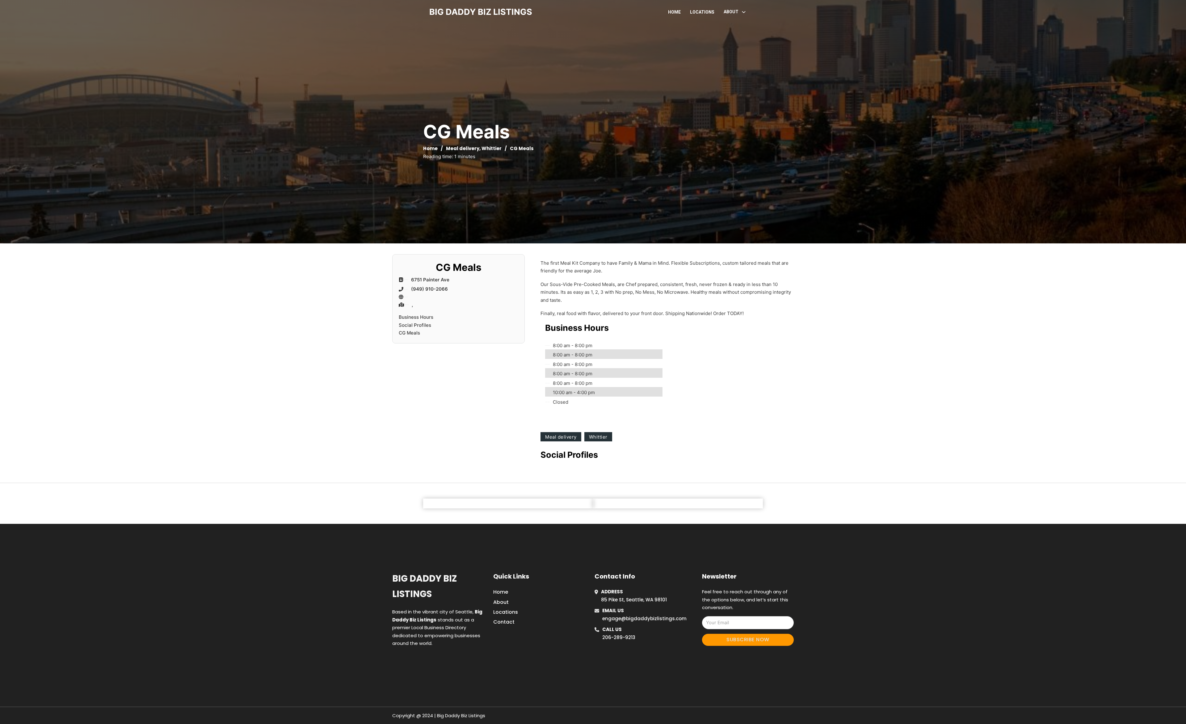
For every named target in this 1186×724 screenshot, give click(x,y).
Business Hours (416, 317)
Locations (702, 12)
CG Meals (409, 333)
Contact (504, 621)
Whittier (492, 148)
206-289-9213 (618, 637)
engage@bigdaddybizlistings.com (644, 618)
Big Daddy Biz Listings (424, 586)
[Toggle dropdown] (744, 12)
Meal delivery (462, 148)
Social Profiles (415, 325)
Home (674, 12)
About (501, 602)
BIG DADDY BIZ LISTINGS (480, 12)
